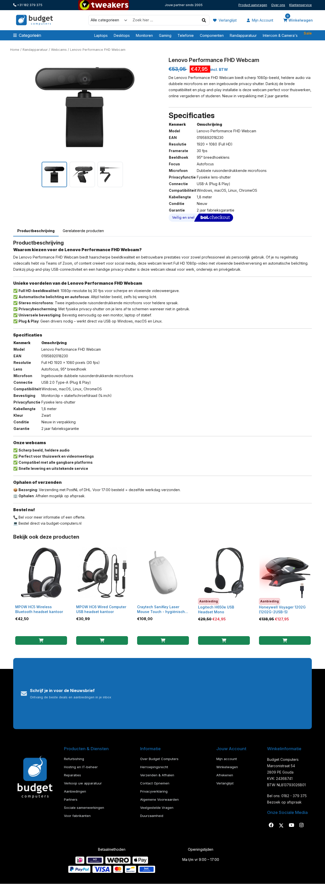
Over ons (278, 5)
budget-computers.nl (64, 523)
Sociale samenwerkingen (84, 808)
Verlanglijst (227, 20)
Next (160, 106)
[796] (41, 640)
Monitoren (144, 35)
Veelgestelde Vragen (156, 808)
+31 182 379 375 (29, 5)
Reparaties (72, 775)
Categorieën (30, 35)
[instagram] (301, 825)
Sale (308, 33)
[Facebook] (271, 825)
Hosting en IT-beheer (81, 767)
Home (14, 50)
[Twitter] (281, 825)
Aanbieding (208, 601)
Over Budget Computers (159, 759)
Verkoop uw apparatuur (83, 783)
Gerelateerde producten (83, 231)
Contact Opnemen (154, 783)
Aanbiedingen (75, 791)
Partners (70, 799)
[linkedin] (291, 825)
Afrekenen (224, 775)
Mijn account (262, 20)
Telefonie (185, 35)
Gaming (165, 35)
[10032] (285, 640)
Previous (9, 106)
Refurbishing (74, 759)
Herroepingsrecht (154, 767)
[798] (102, 640)
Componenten (212, 35)
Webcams (59, 50)
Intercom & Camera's (280, 35)
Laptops (101, 35)
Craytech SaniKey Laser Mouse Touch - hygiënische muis (162, 612)
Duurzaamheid (151, 816)
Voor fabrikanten (77, 816)
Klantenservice (300, 5)
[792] (163, 640)
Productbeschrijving (36, 231)
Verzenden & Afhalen (157, 775)
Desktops (122, 35)
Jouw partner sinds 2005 (184, 5)
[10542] (224, 640)
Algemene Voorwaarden (159, 799)
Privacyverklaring (154, 791)
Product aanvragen (252, 5)
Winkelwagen (300, 19)
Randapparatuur (243, 35)
